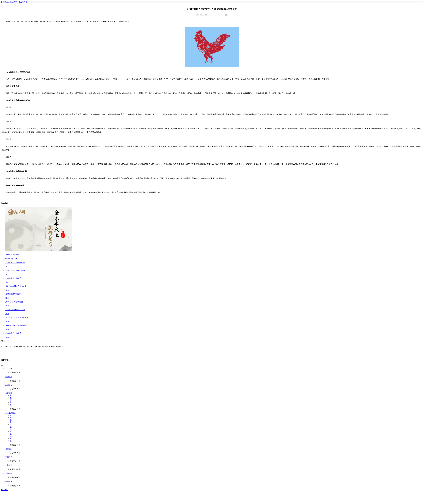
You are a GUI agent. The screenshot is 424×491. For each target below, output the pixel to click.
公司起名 (8, 377)
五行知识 (8, 393)
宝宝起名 (8, 368)
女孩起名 (8, 465)
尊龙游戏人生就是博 (9, 2)
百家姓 (8, 449)
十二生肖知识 (24, 2)
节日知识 (8, 473)
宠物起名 (8, 481)
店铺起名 (8, 385)
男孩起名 (8, 457)
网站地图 (4, 490)
